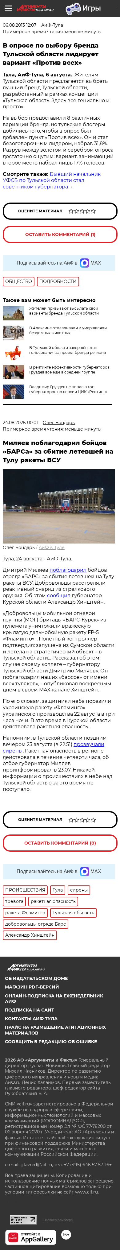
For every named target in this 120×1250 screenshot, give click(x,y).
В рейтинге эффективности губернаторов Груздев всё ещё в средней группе (69, 369)
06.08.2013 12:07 (19, 25)
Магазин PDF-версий (32, 987)
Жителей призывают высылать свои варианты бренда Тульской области (64, 310)
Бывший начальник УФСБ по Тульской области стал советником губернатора (52, 180)
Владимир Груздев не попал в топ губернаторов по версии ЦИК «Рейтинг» (68, 389)
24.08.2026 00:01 (20, 422)
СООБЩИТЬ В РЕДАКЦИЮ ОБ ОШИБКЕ (51, 1041)
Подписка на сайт (29, 1010)
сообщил (58, 595)
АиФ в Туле (52, 547)
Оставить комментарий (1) (60, 234)
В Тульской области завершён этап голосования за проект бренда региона (67, 350)
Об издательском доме (36, 978)
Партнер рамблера (58, 1220)
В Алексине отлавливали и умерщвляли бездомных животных (68, 330)
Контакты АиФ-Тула (31, 1018)
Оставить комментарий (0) (60, 843)
